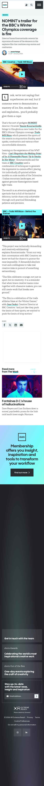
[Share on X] (10, 325)
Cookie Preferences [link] (22, 721)
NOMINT (32, 123)
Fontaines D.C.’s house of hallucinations (17, 402)
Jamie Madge (15, 52)
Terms (37, 717)
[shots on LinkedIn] (26, 732)
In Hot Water (8, 160)
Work (5, 15)
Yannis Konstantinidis (30, 126)
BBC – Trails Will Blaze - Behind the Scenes (19, 212)
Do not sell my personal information (22, 725)
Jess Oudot (12, 304)
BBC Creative (16, 163)
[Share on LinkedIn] (15, 325)
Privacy (30, 717)
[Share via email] (21, 325)
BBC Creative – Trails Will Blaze (17, 62)
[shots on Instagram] (18, 732)
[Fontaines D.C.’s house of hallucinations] (22, 386)
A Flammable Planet (18, 156)
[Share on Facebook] (4, 325)
